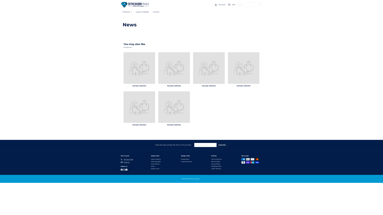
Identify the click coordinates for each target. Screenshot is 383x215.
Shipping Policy (216, 166)
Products (126, 12)
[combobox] (249, 5)
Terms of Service (216, 159)
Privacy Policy (215, 164)
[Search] (260, 5)
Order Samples (156, 161)
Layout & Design (142, 12)
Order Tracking (156, 159)
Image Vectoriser (186, 161)
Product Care (155, 168)
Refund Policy (215, 161)
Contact (156, 12)
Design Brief (185, 159)
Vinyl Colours (155, 164)
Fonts (152, 166)
